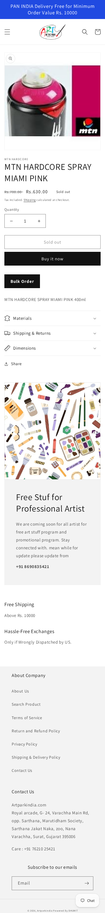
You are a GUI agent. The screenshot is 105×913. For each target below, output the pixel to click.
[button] (7, 31)
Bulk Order (22, 281)
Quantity (11, 209)
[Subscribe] (86, 883)
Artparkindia (44, 910)
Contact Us (22, 770)
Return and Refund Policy (36, 731)
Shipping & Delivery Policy (36, 757)
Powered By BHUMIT (65, 910)
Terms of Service (27, 717)
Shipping (30, 200)
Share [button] (16, 363)
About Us (20, 691)
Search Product (26, 704)
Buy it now (52, 258)
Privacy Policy (24, 744)
